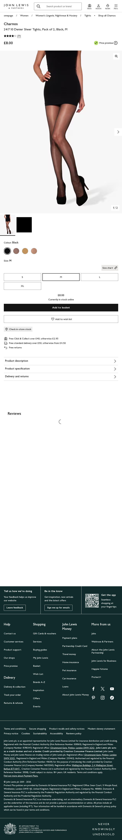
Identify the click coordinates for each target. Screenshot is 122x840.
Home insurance (70, 662)
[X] (103, 689)
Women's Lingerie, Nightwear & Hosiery (56, 15)
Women (24, 15)
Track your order (12, 694)
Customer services (13, 641)
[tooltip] (115, 42)
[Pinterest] (93, 698)
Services (37, 641)
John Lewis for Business (104, 660)
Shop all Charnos (107, 15)
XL (22, 285)
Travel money (69, 654)
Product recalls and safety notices (67, 728)
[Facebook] (93, 689)
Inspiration (38, 690)
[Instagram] (103, 698)
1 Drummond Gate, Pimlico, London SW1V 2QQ (72, 748)
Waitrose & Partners (102, 641)
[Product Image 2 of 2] (24, 225)
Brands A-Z (39, 682)
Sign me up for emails (58, 607)
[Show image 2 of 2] (118, 132)
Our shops (9, 657)
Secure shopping (37, 728)
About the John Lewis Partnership (103, 651)
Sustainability (40, 733)
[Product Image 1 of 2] (7, 225)
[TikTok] (112, 698)
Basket (36, 665)
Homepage (7, 15)
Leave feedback (15, 607)
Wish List (38, 673)
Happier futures (100, 668)
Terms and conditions (15, 728)
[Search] (38, 6)
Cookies (25, 733)
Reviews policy (73, 733)
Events (36, 706)
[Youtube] (112, 689)
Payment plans (69, 637)
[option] (7, 251)
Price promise (11, 665)
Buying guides (40, 649)
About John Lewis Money (75, 694)
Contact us (10, 633)
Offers (36, 698)
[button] (116, 6)
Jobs (94, 633)
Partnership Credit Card (74, 645)
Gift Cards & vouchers (44, 633)
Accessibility (56, 733)
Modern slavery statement (101, 728)
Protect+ (96, 676)
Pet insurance (69, 670)
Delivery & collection (14, 686)
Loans (65, 686)
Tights (87, 15)
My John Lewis (40, 657)
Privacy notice (11, 733)
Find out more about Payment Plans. (21, 776)
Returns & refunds (13, 702)
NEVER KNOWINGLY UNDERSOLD (103, 829)
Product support (12, 649)
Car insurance (69, 678)
